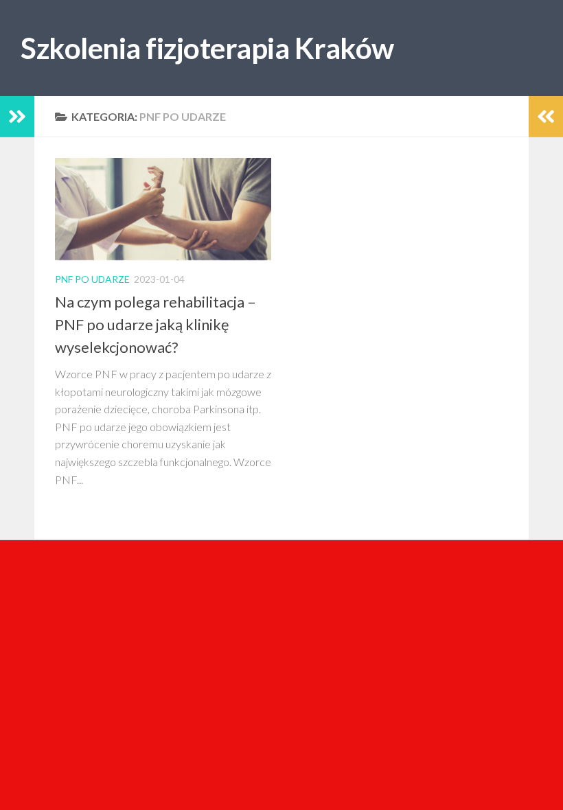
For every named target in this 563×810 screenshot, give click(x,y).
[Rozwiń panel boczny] (17, 116)
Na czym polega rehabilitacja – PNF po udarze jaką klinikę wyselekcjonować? (155, 324)
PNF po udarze (92, 279)
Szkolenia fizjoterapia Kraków (207, 48)
